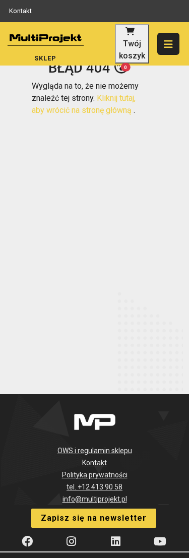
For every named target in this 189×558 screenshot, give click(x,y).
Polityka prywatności (95, 475)
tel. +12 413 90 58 (94, 487)
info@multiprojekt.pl (94, 499)
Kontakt (20, 11)
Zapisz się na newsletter (94, 518)
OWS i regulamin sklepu (94, 451)
